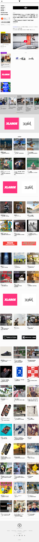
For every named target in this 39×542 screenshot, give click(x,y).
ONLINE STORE (4, 12)
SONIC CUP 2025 (4, 14)
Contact (8, 530)
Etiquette (25, 530)
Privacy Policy (14, 530)
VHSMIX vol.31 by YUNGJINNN (6, 25)
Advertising (30, 530)
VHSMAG (2, 25)
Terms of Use (19, 530)
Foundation (15, 26)
